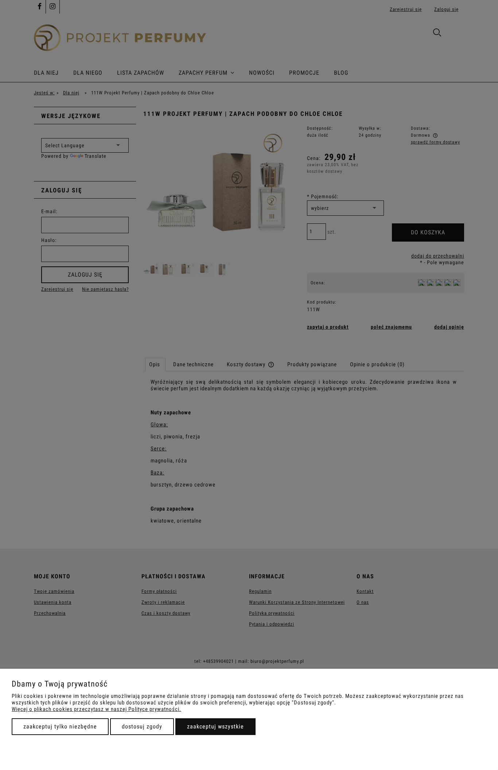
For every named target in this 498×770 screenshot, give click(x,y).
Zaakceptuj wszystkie (215, 726)
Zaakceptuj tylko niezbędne (60, 726)
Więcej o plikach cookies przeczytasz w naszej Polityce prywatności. (96, 709)
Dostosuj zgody (142, 726)
